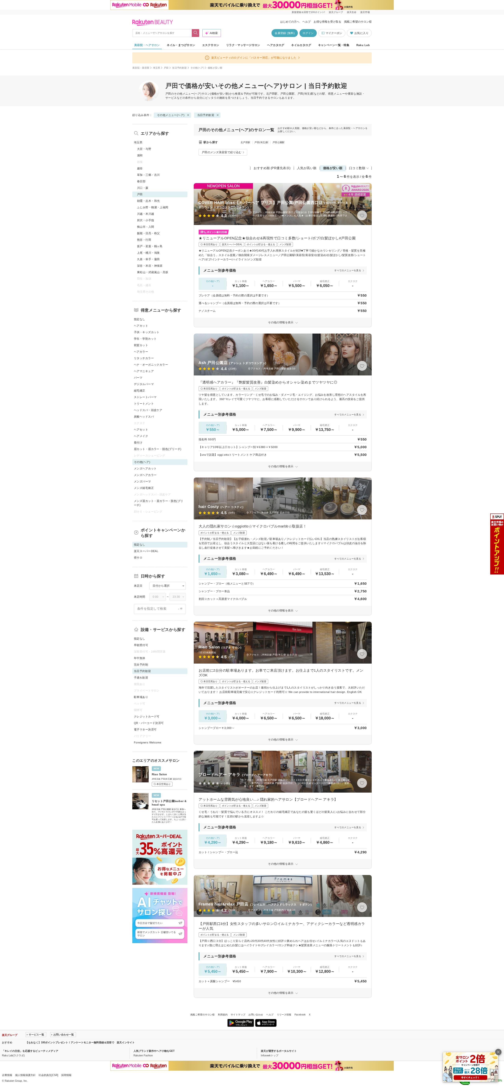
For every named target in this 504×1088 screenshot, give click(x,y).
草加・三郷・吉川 (148, 174)
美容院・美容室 (140, 67)
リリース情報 (284, 1014)
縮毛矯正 (139, 390)
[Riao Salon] (159, 776)
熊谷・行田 (144, 239)
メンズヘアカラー (145, 475)
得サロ (138, 557)
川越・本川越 (145, 213)
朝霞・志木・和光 (148, 200)
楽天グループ (336, 12)
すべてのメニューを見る (347, 270)
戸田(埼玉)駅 (261, 142)
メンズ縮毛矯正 (144, 488)
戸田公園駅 (278, 142)
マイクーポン (334, 33)
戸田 (166, 67)
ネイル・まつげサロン (181, 45)
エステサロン (210, 45)
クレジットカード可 (146, 716)
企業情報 (7, 1075)
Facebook (300, 1014)
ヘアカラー (141, 351)
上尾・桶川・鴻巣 (148, 252)
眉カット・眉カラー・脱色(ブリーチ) (158, 449)
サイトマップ (238, 1014)
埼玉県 (156, 67)
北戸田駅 (245, 142)
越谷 (140, 168)
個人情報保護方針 (25, 1075)
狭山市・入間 (145, 226)
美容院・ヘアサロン (147, 45)
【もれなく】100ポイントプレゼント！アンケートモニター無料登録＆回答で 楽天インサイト (80, 1042)
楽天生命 (351, 12)
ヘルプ (306, 21)
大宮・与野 (144, 148)
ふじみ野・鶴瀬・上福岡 (152, 207)
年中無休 (139, 658)
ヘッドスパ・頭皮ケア (148, 410)
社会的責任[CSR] (48, 1075)
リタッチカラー (144, 358)
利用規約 (223, 1014)
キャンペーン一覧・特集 (333, 45)
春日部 (141, 181)
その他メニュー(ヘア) (188, 93)
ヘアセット (141, 429)
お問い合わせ (255, 1014)
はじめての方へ (289, 21)
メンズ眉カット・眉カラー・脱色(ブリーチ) (158, 503)
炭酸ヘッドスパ (144, 416)
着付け (138, 442)
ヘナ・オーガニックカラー (151, 364)
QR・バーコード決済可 (149, 723)
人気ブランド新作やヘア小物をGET (154, 1050)
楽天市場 (365, 12)
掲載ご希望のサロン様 (358, 21)
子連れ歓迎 (141, 677)
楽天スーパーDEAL (146, 551)
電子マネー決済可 (145, 729)
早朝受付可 (141, 645)
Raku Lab (363, 45)
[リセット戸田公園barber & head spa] (159, 807)
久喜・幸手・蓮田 (148, 259)
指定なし (139, 319)
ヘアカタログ (275, 45)
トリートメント (144, 403)
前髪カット (141, 345)
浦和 (140, 155)
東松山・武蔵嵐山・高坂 (152, 272)
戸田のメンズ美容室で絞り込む (222, 152)
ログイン (308, 33)
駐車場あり (141, 697)
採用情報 (66, 1075)
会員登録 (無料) (285, 33)
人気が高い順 (307, 168)
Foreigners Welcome (147, 742)
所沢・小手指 (145, 220)
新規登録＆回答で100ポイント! (308, 12)
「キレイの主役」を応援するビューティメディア (30, 1050)
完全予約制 (141, 664)
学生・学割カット (145, 338)
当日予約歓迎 (179, 67)
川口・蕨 (142, 187)
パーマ (138, 377)
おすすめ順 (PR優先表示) (272, 168)
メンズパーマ (142, 481)
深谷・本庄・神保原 (150, 265)
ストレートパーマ (145, 397)
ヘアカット (141, 325)
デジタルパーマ (144, 384)
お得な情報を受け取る (327, 21)
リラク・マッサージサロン (243, 45)
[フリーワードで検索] (195, 33)
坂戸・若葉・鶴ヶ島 (150, 246)
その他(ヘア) (197, 67)
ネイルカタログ (301, 45)
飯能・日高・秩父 (148, 233)
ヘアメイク (141, 436)
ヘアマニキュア (144, 371)
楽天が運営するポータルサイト (279, 1050)
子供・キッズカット (146, 332)
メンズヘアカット (145, 468)
